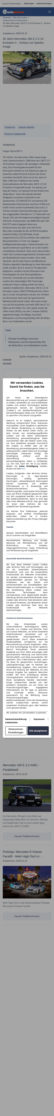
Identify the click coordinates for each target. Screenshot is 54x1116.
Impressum (39, 719)
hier (23, 468)
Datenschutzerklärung (16, 719)
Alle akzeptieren (38, 730)
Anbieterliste (11, 722)
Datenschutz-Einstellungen (16, 731)
